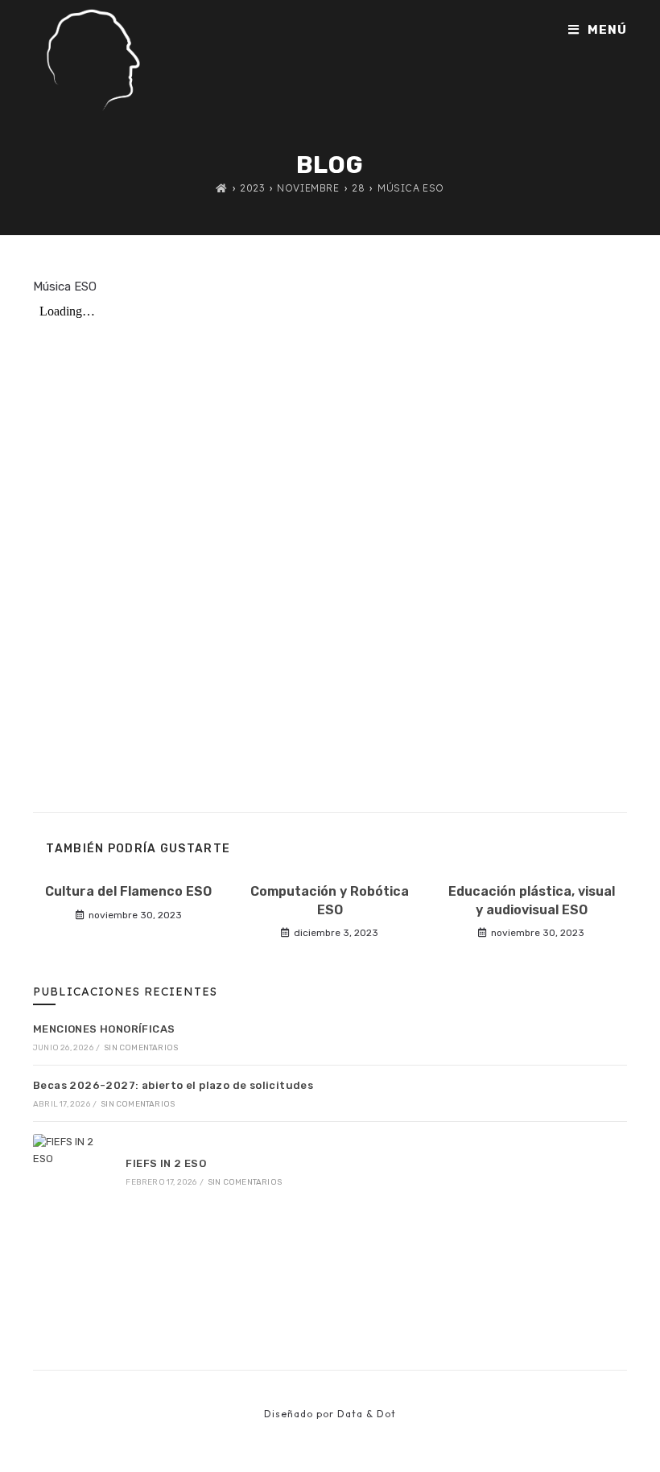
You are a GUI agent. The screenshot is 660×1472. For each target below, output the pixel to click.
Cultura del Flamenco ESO (128, 891)
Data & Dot (366, 1414)
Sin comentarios (141, 1048)
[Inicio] (222, 188)
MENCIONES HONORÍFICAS (104, 1029)
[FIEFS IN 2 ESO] (70, 1171)
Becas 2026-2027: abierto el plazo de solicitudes (173, 1085)
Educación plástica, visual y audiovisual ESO (531, 900)
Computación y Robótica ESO (329, 900)
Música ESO (410, 188)
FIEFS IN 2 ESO (166, 1163)
